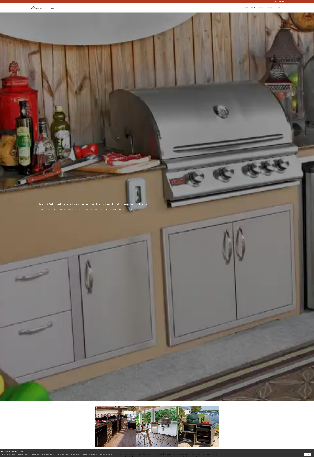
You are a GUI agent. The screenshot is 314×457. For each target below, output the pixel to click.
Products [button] (260, 8)
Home (246, 8)
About (253, 8)
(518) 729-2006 (279, 1)
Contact (270, 8)
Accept (308, 454)
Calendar (278, 8)
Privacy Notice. (108, 454)
